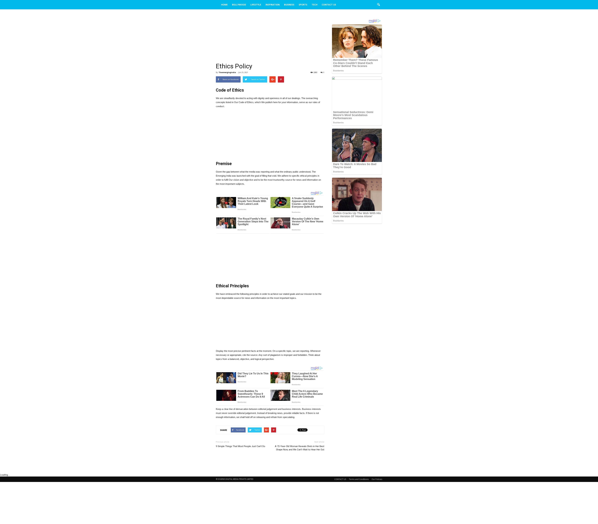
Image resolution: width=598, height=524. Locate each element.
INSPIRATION (273, 4)
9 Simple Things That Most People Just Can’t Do (240, 446)
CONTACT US (329, 4)
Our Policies (377, 479)
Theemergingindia (227, 72)
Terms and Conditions (359, 479)
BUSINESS (289, 4)
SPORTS (303, 4)
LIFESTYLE (255, 4)
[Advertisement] (270, 39)
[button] (378, 4)
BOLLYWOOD (239, 4)
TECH (314, 4)
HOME (224, 4)
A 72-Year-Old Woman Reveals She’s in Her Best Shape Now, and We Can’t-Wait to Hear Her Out (299, 448)
